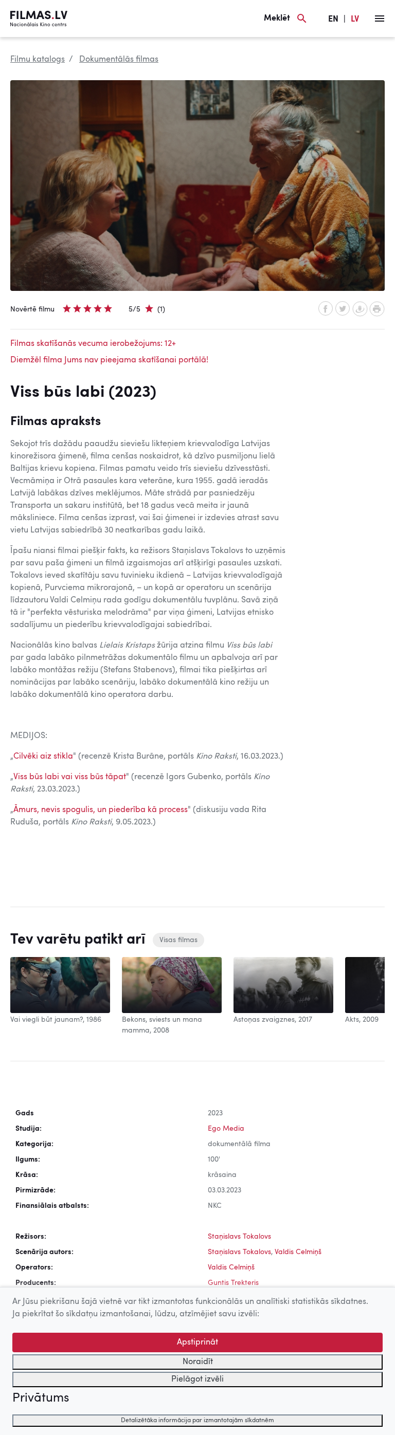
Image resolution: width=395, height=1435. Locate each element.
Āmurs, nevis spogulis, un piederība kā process (100, 810)
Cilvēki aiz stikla (43, 756)
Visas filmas (178, 940)
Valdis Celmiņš (298, 1252)
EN (333, 19)
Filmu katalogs (37, 60)
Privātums (40, 1398)
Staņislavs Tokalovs (239, 1236)
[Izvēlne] (379, 18)
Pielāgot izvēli (197, 1379)
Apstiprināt (197, 1342)
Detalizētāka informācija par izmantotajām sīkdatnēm (197, 1421)
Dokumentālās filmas (118, 60)
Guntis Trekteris (233, 1282)
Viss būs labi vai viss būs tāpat (69, 777)
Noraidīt (198, 1362)
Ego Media (226, 1128)
